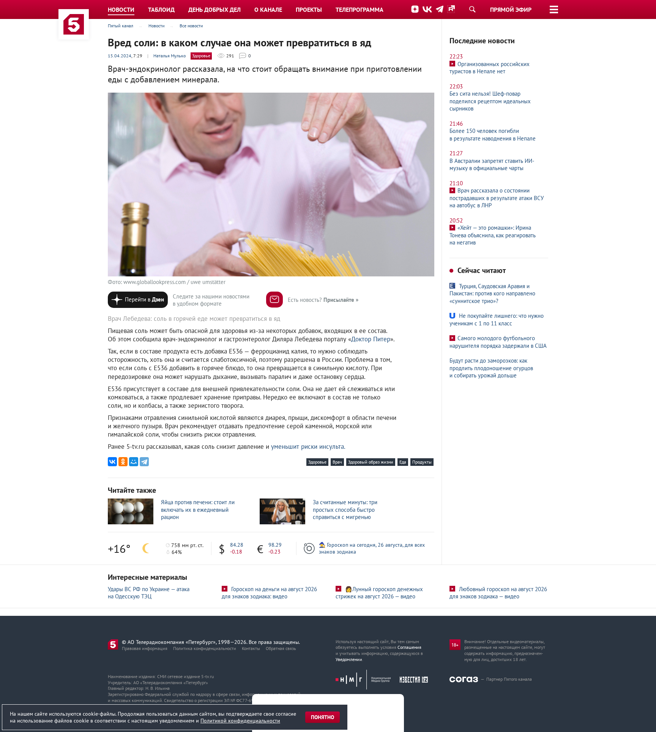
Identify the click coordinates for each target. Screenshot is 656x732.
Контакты (251, 648)
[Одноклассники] (123, 461)
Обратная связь (281, 648)
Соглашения (409, 647)
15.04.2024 (119, 55)
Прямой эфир (510, 9)
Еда (402, 462)
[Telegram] (144, 461)
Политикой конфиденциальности (240, 720)
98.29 (275, 544)
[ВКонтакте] (112, 461)
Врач (337, 462)
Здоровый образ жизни (370, 462)
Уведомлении (349, 659)
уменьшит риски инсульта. (308, 446)
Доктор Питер (370, 339)
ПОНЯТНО (322, 717)
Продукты (422, 462)
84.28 (236, 544)
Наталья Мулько (169, 55)
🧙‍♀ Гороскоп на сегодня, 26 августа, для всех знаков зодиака (372, 548)
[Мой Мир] (133, 461)
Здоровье (201, 55)
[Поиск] (472, 9)
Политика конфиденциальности (204, 648)
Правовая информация (144, 648)
